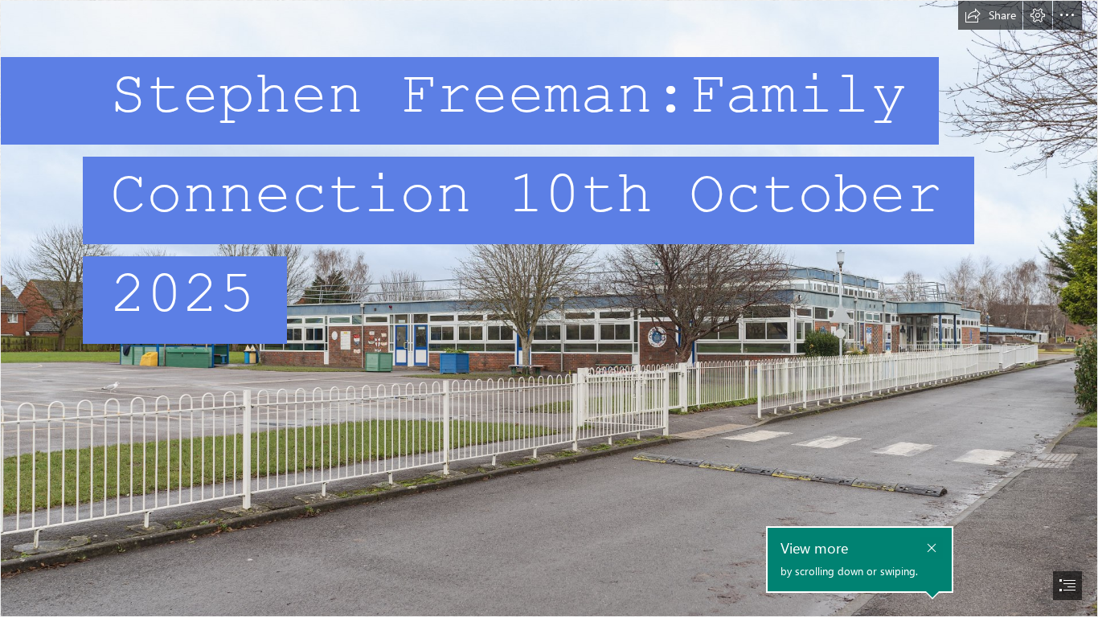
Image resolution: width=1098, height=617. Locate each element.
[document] (549, 308)
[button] (990, 15)
